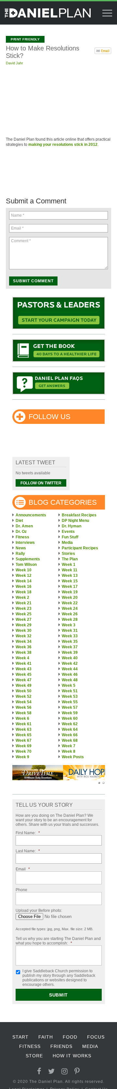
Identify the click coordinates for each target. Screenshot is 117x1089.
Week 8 (68, 751)
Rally (20, 553)
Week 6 (22, 718)
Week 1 (68, 564)
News (21, 548)
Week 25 (24, 614)
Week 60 (70, 718)
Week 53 (70, 696)
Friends (61, 1046)
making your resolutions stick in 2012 (63, 144)
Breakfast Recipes (79, 515)
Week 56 (24, 707)
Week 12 (24, 575)
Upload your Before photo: (39, 910)
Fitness (22, 537)
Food (70, 1037)
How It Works (72, 1055)
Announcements (31, 515)
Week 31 (70, 630)
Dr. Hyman (71, 526)
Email (23, 869)
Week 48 (70, 680)
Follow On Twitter (40, 483)
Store (34, 1055)
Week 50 (24, 691)
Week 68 (70, 740)
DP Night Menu (75, 520)
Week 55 (70, 702)
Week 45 (24, 674)
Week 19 (70, 592)
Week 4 (22, 658)
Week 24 (70, 608)
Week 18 (24, 592)
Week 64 (70, 729)
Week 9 (22, 757)
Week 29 (24, 625)
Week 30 (24, 630)
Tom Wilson (26, 564)
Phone (21, 890)
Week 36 (24, 647)
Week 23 (24, 608)
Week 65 (24, 735)
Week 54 (24, 702)
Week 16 (24, 586)
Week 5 (68, 685)
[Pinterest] (77, 1071)
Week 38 (24, 652)
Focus (96, 1037)
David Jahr (14, 63)
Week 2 (22, 597)
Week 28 (70, 619)
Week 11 (69, 570)
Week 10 (24, 570)
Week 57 (70, 707)
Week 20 (70, 597)
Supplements (28, 559)
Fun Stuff (70, 537)
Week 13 (70, 575)
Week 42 (70, 663)
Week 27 (24, 619)
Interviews (25, 542)
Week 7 (68, 746)
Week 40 (70, 658)
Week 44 (70, 669)
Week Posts (73, 757)
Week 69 (24, 746)
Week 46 (70, 674)
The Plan (70, 559)
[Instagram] (64, 1071)
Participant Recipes (80, 548)
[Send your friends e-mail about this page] (103, 50)
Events (68, 531)
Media (67, 542)
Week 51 (70, 691)
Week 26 (70, 614)
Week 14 (24, 581)
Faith (45, 1037)
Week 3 (68, 625)
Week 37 (70, 647)
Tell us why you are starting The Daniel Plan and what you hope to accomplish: (58, 940)
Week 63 (24, 729)
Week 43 (24, 669)
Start (20, 1037)
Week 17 (70, 586)
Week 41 (24, 663)
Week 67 (24, 740)
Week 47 (24, 680)
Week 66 (70, 735)
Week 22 (70, 603)
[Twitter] (51, 1071)
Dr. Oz (21, 531)
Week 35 (70, 641)
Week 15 (70, 581)
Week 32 (24, 636)
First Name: (28, 833)
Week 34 (24, 641)
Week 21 (24, 603)
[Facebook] (39, 1071)
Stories (68, 553)
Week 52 (24, 696)
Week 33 (70, 636)
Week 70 (24, 751)
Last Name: (28, 851)
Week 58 (24, 713)
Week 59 (70, 713)
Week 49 (24, 685)
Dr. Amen (24, 526)
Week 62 (70, 724)
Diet (19, 520)
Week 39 (70, 652)
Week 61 (24, 724)
